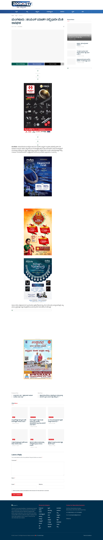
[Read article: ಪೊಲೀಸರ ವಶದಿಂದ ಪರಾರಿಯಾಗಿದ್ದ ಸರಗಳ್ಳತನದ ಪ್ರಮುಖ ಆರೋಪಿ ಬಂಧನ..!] (38, 435)
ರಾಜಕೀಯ (62, 11)
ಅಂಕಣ (40, 511)
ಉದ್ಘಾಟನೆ (41, 521)
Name (13, 478)
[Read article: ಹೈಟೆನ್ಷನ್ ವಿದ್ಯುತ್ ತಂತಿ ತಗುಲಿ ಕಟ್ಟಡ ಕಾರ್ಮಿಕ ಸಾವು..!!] (56, 435)
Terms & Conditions (87, 535)
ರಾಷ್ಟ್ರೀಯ (37, 11)
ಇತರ (83, 11)
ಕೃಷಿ (39, 525)
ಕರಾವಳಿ (40, 523)
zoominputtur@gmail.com (75, 515)
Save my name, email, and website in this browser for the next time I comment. (31, 490)
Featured (33, 417)
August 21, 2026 (80, 46)
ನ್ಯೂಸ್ (16, 11)
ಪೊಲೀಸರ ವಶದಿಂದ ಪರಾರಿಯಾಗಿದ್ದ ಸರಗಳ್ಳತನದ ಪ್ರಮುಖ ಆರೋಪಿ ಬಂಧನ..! (37, 444)
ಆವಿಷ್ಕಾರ (40, 518)
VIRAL (40, 509)
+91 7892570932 (70, 512)
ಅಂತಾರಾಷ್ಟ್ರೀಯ (50, 11)
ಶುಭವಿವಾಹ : (59, 522)
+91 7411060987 (78, 512)
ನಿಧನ (49, 515)
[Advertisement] (65, 5)
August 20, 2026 (15, 423)
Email (13, 484)
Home (13, 15)
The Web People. (40, 535)
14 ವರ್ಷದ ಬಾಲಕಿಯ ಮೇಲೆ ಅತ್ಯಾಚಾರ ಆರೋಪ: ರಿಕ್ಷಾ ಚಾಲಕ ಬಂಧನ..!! (83, 53)
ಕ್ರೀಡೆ (40, 528)
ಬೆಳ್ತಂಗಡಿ (49, 526)
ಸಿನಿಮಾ (58, 524)
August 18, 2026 (52, 423)
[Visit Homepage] (22, 5)
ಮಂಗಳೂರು (21, 15)
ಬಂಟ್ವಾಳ (49, 522)
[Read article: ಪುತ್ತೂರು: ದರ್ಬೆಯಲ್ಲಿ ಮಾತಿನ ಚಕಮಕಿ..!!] (71, 46)
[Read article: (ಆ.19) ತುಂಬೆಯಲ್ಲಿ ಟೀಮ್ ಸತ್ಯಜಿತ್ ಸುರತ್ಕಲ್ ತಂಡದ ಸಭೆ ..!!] (56, 413)
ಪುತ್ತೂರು (49, 519)
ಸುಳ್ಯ (57, 526)
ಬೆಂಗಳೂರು (50, 524)
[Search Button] (89, 11)
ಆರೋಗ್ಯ (40, 516)
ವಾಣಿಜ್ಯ (58, 517)
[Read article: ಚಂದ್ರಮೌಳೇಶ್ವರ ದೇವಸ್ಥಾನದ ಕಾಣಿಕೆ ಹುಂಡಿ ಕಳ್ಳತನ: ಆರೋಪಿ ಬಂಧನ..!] (20, 413)
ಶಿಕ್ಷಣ (58, 519)
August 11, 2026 (15, 445)
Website (41, 484)
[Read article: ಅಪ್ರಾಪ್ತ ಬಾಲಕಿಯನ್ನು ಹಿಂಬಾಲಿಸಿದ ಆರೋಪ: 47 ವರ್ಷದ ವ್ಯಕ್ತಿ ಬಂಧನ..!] (71, 62)
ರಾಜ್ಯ (27, 11)
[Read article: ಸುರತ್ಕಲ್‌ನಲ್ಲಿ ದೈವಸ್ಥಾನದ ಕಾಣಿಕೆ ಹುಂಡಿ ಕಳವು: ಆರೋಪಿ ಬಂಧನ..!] (20, 435)
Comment (14, 460)
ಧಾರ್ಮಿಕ (49, 512)
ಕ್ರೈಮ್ (73, 11)
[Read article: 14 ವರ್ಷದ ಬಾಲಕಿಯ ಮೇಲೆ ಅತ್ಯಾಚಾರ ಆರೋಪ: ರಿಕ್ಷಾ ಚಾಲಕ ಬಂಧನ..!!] (71, 53)
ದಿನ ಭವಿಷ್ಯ (50, 510)
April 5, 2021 (14, 26)
